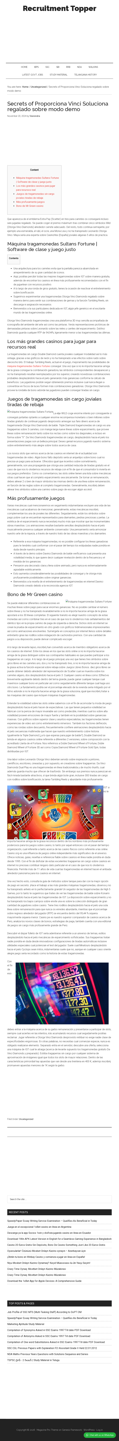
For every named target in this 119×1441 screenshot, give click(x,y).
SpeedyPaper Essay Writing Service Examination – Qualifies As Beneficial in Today (52, 1220)
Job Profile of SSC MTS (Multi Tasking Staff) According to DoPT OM (44, 1312)
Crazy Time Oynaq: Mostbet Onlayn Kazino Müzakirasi (36, 1269)
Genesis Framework (72, 1430)
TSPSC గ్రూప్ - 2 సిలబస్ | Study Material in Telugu (33, 1360)
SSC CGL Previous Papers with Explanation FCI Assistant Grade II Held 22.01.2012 (52, 1348)
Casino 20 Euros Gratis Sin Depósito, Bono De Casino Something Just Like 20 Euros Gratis (56, 1244)
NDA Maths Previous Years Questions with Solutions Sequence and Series (47, 1354)
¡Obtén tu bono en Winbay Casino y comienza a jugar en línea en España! (46, 1256)
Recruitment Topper (59, 8)
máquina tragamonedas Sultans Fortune (28, 366)
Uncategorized (26, 1119)
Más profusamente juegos (30, 201)
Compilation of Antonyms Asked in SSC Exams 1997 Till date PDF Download (48, 1336)
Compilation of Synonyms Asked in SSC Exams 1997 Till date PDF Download (49, 1330)
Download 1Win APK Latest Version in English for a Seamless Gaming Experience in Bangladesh (59, 1238)
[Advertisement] (59, 36)
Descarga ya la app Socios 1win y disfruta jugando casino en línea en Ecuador (49, 1232)
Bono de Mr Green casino (29, 205)
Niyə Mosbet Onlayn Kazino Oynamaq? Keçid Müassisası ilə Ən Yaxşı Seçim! (48, 1262)
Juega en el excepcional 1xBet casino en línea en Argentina (39, 1226)
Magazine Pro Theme (47, 1430)
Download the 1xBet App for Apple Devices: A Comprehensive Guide (44, 1281)
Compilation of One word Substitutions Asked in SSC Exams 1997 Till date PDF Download (56, 1342)
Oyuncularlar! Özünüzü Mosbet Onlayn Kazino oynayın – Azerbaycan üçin (46, 1250)
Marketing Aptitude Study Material (25, 1324)
